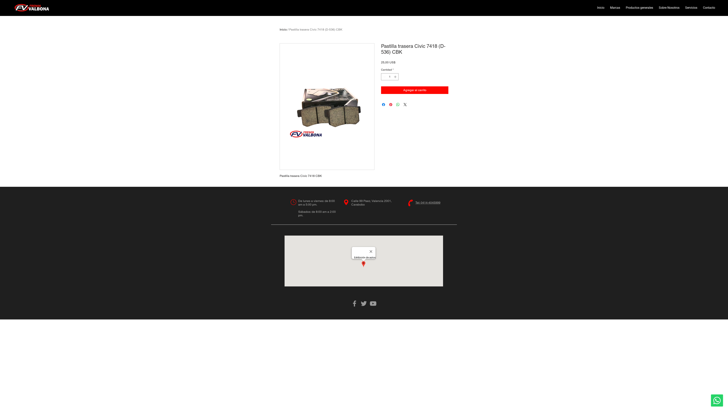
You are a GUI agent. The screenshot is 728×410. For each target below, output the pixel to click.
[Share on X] (405, 104)
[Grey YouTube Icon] (373, 304)
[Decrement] (384, 76)
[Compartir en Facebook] (383, 104)
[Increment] (395, 76)
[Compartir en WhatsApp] (398, 104)
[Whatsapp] (717, 400)
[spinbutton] (389, 76)
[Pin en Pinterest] (390, 104)
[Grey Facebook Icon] (355, 304)
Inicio (283, 29)
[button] (615, 8)
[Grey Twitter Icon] (364, 304)
